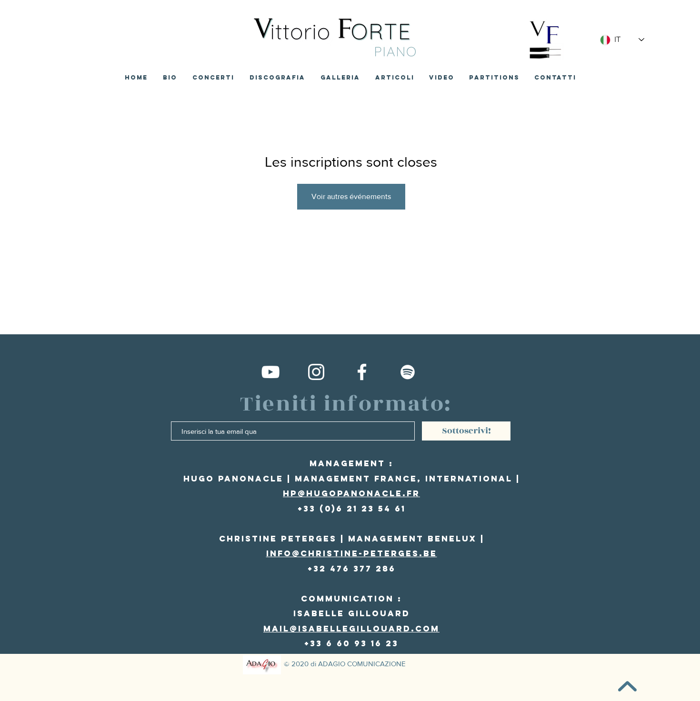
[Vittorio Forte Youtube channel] (270, 372)
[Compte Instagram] (316, 372)
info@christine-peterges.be (351, 553)
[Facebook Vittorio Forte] (362, 372)
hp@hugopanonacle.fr (351, 493)
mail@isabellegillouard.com (351, 628)
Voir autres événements (351, 196)
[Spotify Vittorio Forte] (408, 372)
